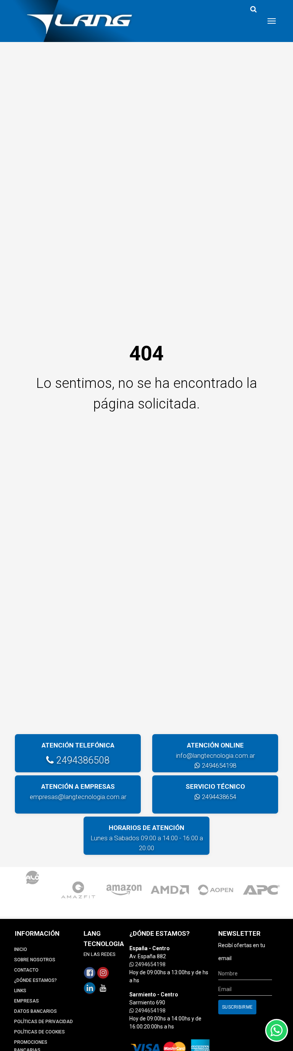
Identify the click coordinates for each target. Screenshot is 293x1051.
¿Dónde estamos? (35, 980)
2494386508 (81, 760)
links (20, 990)
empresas (26, 1001)
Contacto (26, 970)
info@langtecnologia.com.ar (215, 755)
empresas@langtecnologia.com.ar (78, 797)
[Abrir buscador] (253, 9)
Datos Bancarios (35, 1011)
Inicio (20, 949)
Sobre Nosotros (34, 959)
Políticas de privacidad (43, 1021)
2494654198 (218, 765)
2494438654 (218, 797)
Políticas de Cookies (39, 1032)
